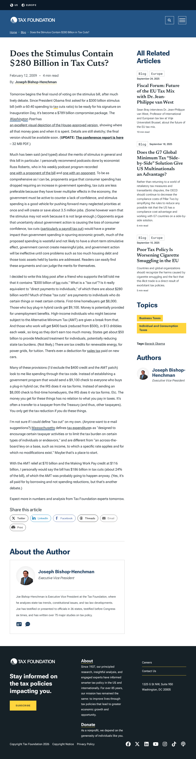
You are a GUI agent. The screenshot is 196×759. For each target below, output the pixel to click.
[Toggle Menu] (182, 20)
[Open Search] (169, 20)
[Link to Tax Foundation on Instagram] (165, 744)
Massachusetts (43, 428)
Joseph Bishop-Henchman (36, 82)
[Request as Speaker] (28, 624)
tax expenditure (78, 428)
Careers (147, 662)
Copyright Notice (63, 744)
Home (13, 32)
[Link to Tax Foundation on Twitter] (137, 744)
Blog (23, 32)
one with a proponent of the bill (33, 173)
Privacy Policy (86, 744)
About (87, 660)
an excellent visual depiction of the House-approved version (54, 125)
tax (55, 107)
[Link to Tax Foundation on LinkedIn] (146, 744)
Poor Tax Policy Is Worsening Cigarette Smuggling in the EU (158, 255)
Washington (19, 119)
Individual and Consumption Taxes (158, 328)
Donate (88, 724)
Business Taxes (150, 318)
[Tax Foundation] (33, 20)
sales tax (93, 351)
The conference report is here (99, 137)
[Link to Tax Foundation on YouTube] (156, 744)
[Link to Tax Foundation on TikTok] (174, 744)
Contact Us (149, 671)
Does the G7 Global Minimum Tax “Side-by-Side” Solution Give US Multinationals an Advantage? (160, 163)
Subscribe (23, 705)
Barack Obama (155, 343)
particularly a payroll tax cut (62, 229)
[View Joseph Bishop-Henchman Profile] (19, 624)
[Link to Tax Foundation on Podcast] (183, 744)
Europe (31, 5)
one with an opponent (79, 173)
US (16, 5)
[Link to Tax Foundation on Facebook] (128, 744)
